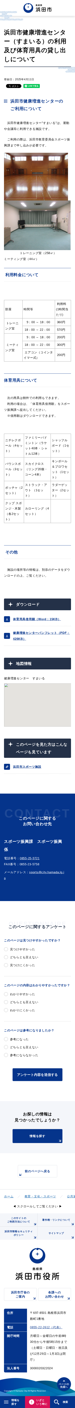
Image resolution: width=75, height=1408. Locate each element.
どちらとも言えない (24, 957)
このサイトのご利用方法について (18, 1220)
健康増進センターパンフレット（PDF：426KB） (41, 635)
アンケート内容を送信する (37, 1075)
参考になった (19, 1039)
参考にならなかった (24, 1055)
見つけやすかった (22, 949)
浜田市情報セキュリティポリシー (19, 1233)
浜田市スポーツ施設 (27, 766)
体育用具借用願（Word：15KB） (37, 619)
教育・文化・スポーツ (40, 1196)
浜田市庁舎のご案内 (20, 1294)
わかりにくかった (22, 1010)
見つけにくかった (22, 965)
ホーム (8, 1196)
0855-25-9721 (30, 858)
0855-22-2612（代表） (46, 1327)
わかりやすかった (22, 994)
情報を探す (37, 1136)
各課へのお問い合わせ (54, 1294)
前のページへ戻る (37, 1171)
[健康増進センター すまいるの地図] (37, 705)
